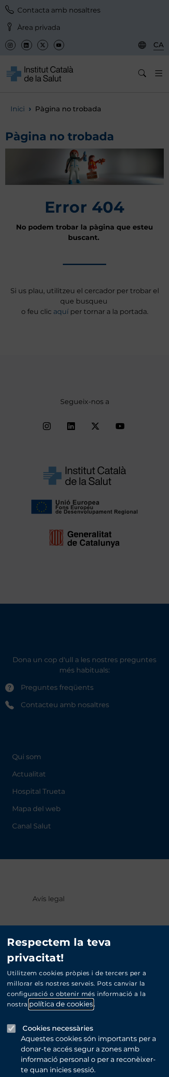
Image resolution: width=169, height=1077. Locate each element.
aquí (61, 311)
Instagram (10, 45)
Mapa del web (36, 809)
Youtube (59, 45)
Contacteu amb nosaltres (65, 705)
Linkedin (26, 45)
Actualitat (29, 774)
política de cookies (61, 1004)
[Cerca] (142, 73)
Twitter (42, 45)
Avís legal (48, 899)
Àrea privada (38, 27)
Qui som (26, 757)
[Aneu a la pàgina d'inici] (40, 73)
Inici (17, 109)
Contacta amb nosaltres (59, 10)
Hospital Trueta (38, 791)
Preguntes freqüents (57, 687)
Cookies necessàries (58, 1028)
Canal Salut (31, 826)
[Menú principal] (158, 73)
